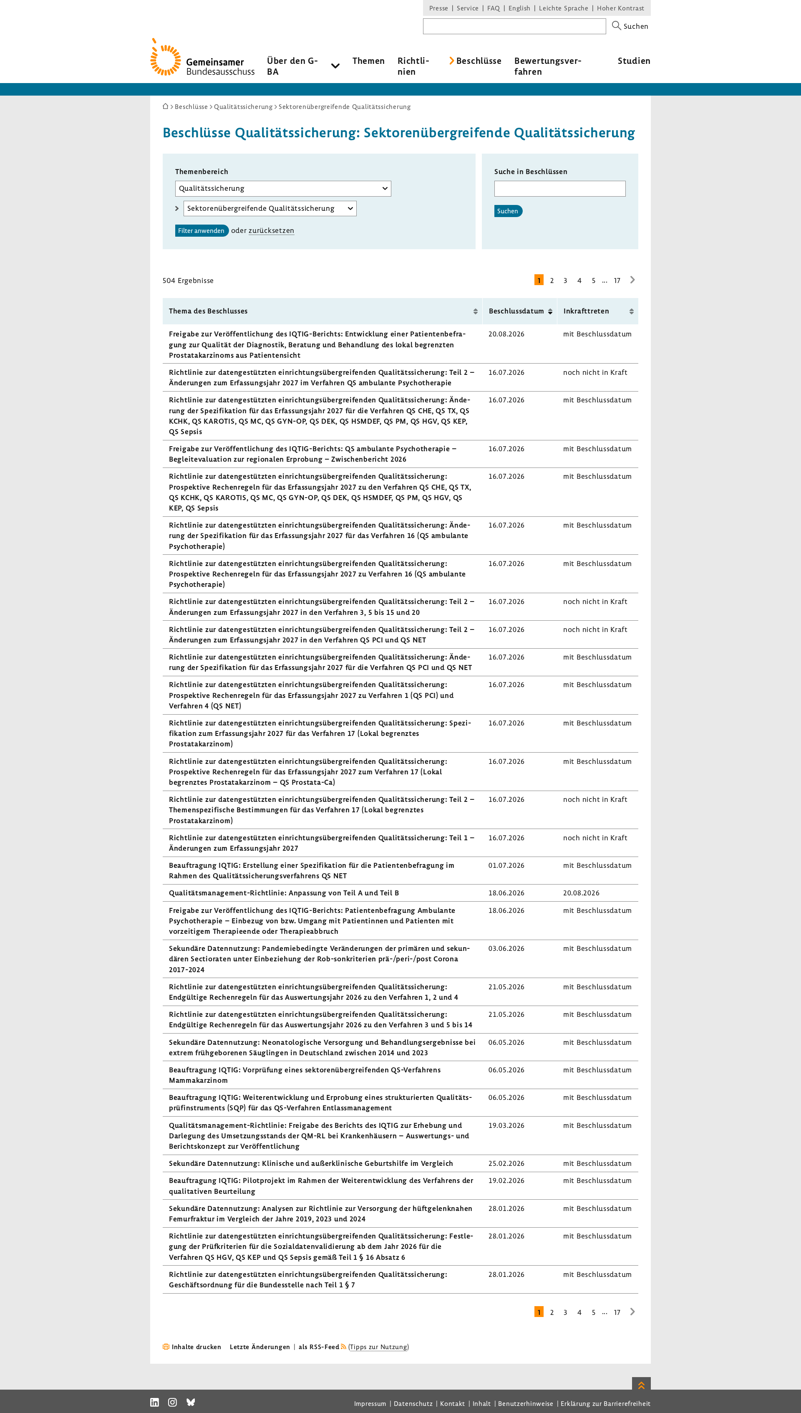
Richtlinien (413, 66)
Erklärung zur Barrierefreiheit (606, 1403)
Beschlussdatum (516, 310)
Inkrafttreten (586, 310)
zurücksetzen (272, 230)
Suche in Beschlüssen (530, 171)
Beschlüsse (479, 60)
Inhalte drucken (197, 1346)
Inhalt (482, 1403)
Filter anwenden (201, 230)
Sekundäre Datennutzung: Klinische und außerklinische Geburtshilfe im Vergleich (311, 1163)
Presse (438, 8)
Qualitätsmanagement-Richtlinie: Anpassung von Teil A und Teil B (284, 892)
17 (617, 280)
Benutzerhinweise (526, 1403)
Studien (634, 60)
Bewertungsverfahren (548, 66)
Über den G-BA (292, 66)
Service (468, 8)
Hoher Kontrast (621, 8)
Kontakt (452, 1403)
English (520, 8)
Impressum (370, 1403)
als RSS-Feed (319, 1346)
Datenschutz (413, 1403)
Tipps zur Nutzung (378, 1346)
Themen (369, 60)
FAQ (493, 8)
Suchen (507, 211)
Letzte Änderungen (260, 1346)
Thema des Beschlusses (208, 310)
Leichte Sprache (564, 8)
